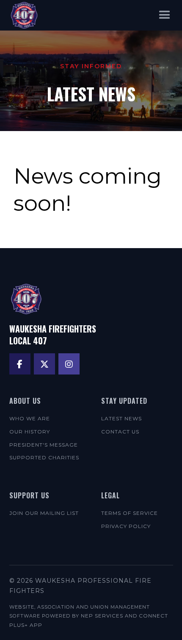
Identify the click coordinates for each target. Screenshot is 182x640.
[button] (164, 15)
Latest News (121, 418)
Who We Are (29, 418)
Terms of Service (129, 513)
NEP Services (102, 615)
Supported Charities (44, 457)
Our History (29, 431)
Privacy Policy (126, 526)
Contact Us (120, 431)
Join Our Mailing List (44, 513)
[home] (24, 15)
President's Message (43, 445)
